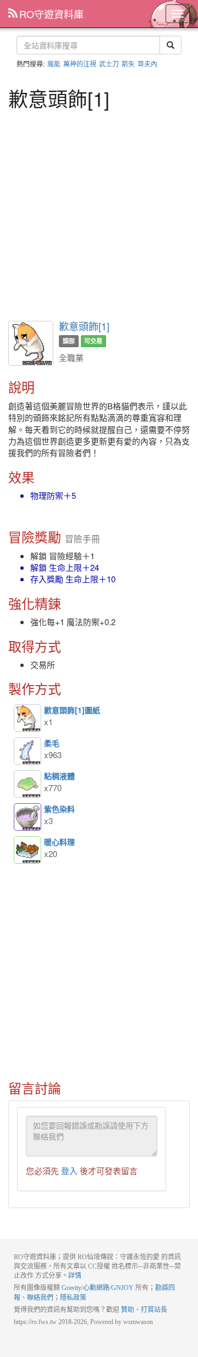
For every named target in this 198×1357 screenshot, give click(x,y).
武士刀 (109, 63)
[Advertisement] (99, 214)
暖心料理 (27, 850)
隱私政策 (73, 1298)
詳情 (74, 1276)
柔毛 (27, 751)
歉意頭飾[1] (84, 326)
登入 (69, 1170)
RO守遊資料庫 (51, 14)
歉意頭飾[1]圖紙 (27, 718)
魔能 (54, 63)
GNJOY (122, 1288)
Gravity (71, 1288)
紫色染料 (27, 817)
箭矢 (128, 63)
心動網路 (96, 1288)
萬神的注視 (79, 63)
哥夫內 (147, 63)
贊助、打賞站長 (144, 1310)
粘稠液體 (27, 784)
